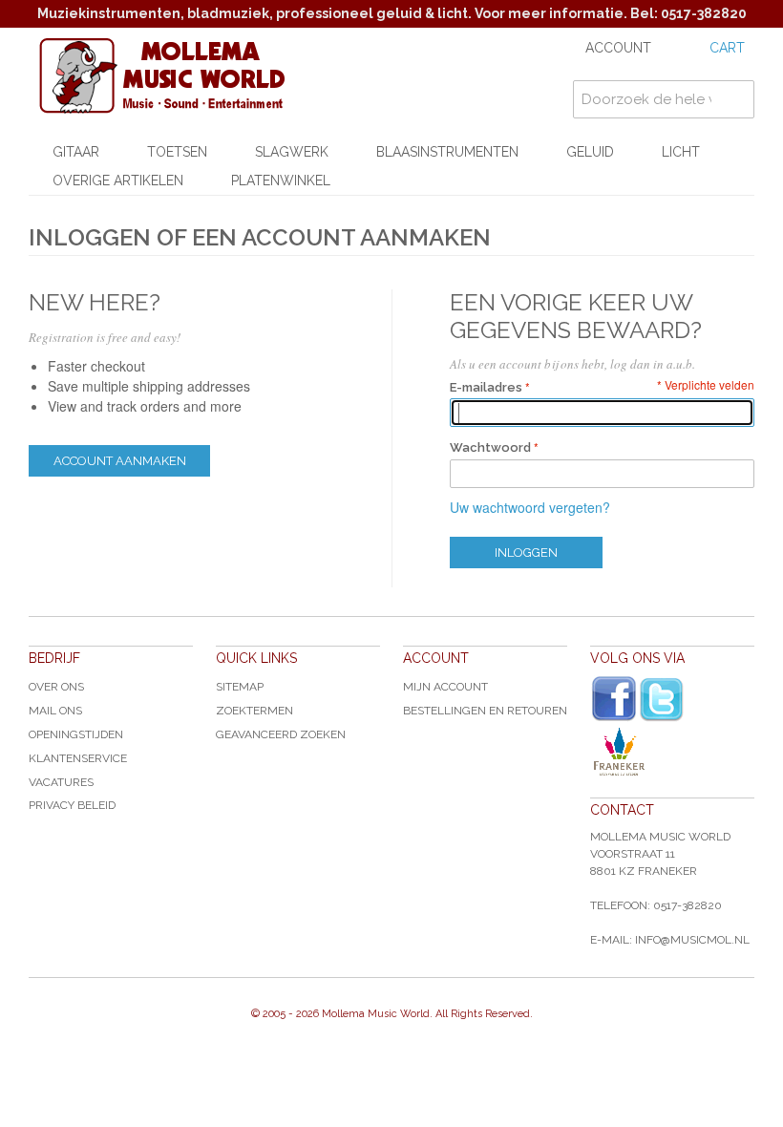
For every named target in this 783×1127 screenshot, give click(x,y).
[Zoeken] (735, 99)
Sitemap (240, 686)
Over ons (56, 686)
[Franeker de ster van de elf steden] (672, 751)
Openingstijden (76, 734)
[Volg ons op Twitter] (662, 699)
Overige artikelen (118, 180)
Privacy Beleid (72, 805)
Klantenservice (78, 758)
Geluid (590, 151)
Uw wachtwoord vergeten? (530, 507)
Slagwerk (291, 151)
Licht (681, 151)
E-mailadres (486, 387)
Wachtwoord (490, 447)
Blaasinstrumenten (447, 151)
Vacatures (61, 782)
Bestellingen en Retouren (485, 710)
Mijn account (445, 686)
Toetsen (177, 151)
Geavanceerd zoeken (281, 734)
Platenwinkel (280, 180)
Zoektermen (254, 710)
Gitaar (76, 151)
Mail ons (55, 710)
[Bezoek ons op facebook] (614, 699)
